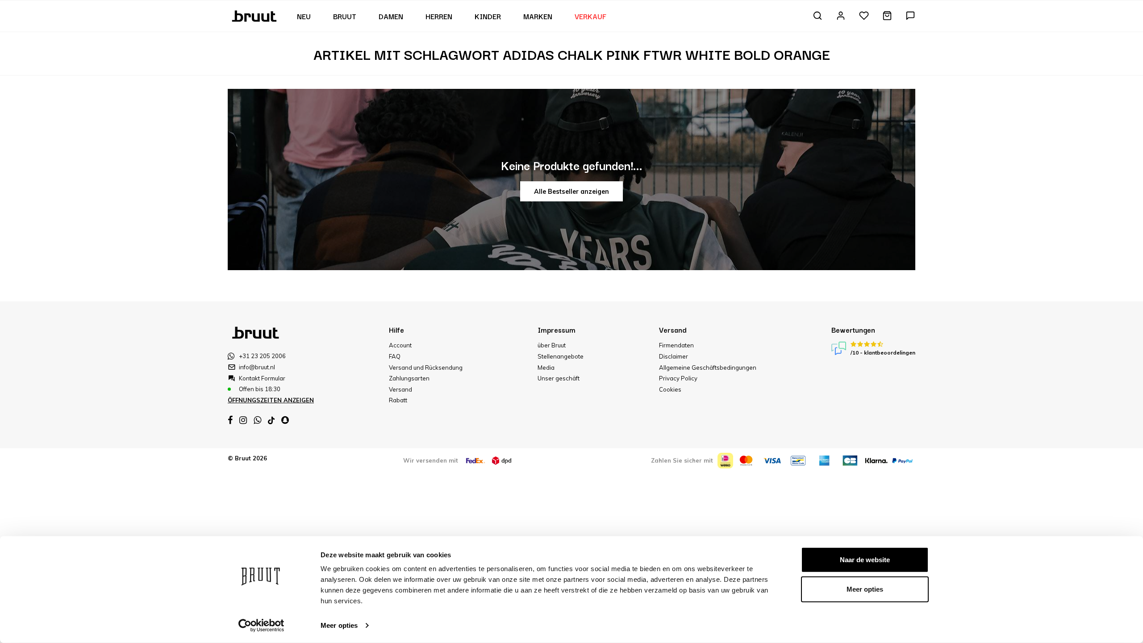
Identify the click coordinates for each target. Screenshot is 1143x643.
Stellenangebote (561, 356)
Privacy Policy (678, 378)
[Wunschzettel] (864, 16)
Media (546, 367)
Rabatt (398, 400)
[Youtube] (271, 420)
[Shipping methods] (475, 460)
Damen (391, 16)
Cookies (670, 389)
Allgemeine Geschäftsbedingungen (707, 367)
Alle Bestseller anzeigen (571, 192)
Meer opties (339, 625)
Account (400, 345)
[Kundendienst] (910, 16)
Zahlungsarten (409, 378)
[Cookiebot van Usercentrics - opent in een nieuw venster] (261, 625)
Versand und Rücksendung (426, 367)
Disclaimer (673, 356)
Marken (537, 16)
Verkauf (590, 16)
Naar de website (865, 560)
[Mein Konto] (841, 16)
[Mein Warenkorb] (887, 16)
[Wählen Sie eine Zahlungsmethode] (725, 460)
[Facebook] (230, 420)
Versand (400, 389)
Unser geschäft (559, 378)
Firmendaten (676, 345)
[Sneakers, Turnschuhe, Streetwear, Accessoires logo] (255, 15)
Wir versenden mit (430, 460)
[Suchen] (817, 16)
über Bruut (552, 345)
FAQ (394, 356)
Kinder (488, 16)
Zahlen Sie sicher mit (682, 460)
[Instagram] (243, 420)
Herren (438, 16)
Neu (304, 16)
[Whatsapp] (257, 420)
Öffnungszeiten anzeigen (271, 400)
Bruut (344, 16)
